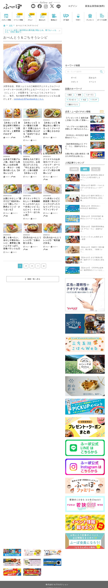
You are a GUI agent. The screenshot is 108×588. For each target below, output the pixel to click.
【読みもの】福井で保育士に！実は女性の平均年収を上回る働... (92, 198)
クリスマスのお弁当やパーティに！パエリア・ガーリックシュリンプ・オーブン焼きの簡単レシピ (51, 166)
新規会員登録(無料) (95, 6)
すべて (74, 78)
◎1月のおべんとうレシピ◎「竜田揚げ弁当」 (52, 240)
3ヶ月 (95, 169)
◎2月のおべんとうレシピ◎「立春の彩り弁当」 (32, 240)
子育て (78, 20)
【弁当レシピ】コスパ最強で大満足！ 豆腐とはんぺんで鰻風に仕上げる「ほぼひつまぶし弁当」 (32, 130)
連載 (11, 25)
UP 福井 (66, 20)
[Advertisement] (85, 44)
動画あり (54, 20)
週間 (85, 169)
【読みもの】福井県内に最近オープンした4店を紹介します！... (92, 177)
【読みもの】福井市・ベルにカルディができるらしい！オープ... (92, 187)
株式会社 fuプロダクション (57, 584)
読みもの (42, 20)
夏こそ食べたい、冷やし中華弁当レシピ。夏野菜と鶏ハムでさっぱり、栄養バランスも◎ (11, 243)
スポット (6, 20)
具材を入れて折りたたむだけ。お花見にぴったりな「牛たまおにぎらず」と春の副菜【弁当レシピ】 (31, 166)
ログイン (72, 6)
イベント (18, 20)
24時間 (74, 169)
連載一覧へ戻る (33, 279)
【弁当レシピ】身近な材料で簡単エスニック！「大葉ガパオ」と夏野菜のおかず (11, 128)
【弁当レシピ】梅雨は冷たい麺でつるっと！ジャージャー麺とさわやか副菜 (51, 128)
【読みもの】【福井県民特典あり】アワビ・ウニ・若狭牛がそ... (92, 229)
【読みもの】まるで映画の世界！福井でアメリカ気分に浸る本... (92, 260)
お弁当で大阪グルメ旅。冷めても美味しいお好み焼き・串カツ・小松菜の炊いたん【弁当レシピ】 (11, 166)
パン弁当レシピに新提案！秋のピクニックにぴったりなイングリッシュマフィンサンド (51, 204)
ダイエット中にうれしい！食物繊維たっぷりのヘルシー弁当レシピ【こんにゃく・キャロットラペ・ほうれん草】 (31, 206)
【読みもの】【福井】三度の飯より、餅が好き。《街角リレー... (92, 249)
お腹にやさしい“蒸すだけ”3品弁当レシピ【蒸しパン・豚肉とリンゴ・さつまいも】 (12, 204)
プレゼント (90, 20)
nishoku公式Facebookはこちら (29, 99)
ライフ (7, 137)
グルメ (30, 20)
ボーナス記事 (102, 20)
